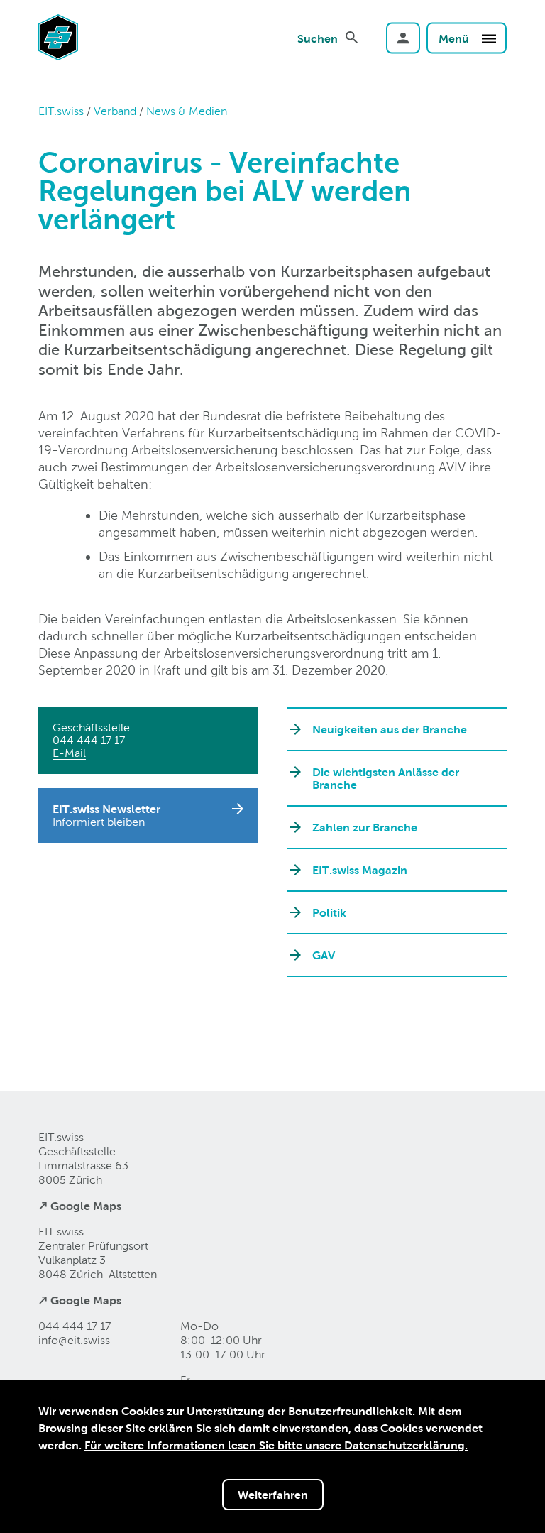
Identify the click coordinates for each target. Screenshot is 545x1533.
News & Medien (186, 111)
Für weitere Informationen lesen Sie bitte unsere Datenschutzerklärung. (276, 1445)
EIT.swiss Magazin (359, 869)
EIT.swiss (61, 111)
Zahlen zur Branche (364, 827)
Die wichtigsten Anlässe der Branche (385, 778)
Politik (329, 912)
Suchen (317, 37)
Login (403, 37)
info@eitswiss (74, 1340)
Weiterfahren (273, 1494)
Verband (115, 111)
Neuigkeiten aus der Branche (389, 729)
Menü (455, 37)
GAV (323, 955)
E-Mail (69, 753)
